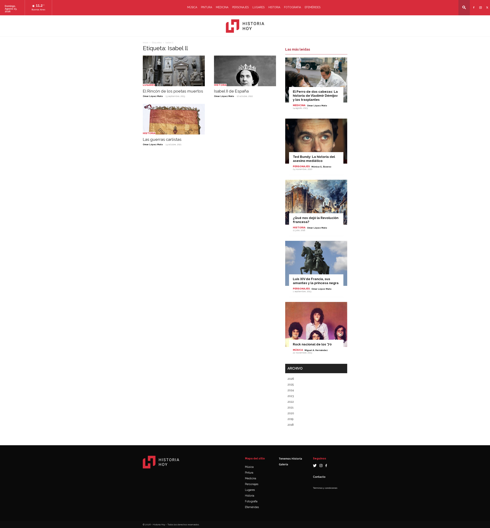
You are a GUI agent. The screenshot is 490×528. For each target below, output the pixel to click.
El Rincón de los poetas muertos (173, 91)
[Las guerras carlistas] (174, 119)
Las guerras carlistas (162, 139)
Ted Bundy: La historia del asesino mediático (314, 159)
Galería (283, 464)
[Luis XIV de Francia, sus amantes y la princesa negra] (316, 263)
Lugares (258, 7)
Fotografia (292, 7)
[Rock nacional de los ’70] (316, 324)
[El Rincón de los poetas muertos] (174, 71)
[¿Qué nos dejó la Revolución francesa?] (316, 202)
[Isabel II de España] (245, 71)
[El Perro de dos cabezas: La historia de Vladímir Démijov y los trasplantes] (316, 79)
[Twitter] (486, 5)
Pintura (206, 7)
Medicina (222, 7)
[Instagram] (480, 5)
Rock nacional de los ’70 (312, 344)
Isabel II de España (231, 91)
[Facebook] (473, 5)
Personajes (240, 7)
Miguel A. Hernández (316, 350)
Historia (274, 7)
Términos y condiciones (325, 488)
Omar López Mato (153, 96)
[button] (464, 7)
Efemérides (312, 7)
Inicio (145, 42)
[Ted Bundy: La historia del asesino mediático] (316, 141)
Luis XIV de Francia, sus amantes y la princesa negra (316, 281)
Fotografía (251, 501)
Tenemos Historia (290, 458)
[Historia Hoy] (245, 26)
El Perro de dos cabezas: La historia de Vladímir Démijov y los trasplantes (315, 96)
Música (192, 7)
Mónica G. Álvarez (321, 167)
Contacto (319, 476)
